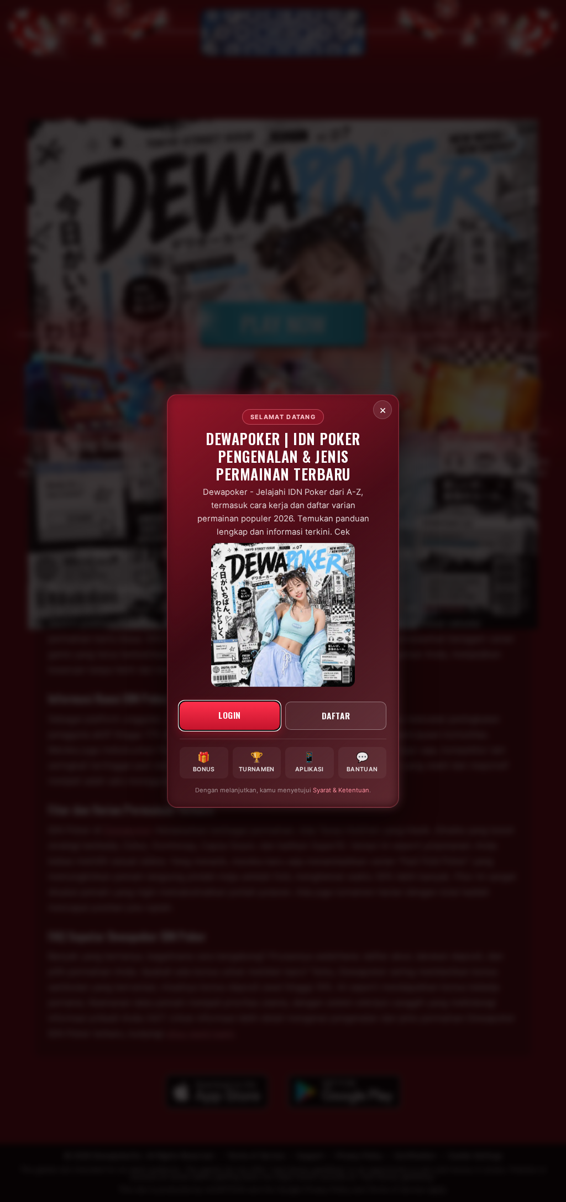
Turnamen (256, 761)
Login (229, 714)
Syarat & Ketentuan (341, 790)
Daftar (336, 715)
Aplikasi (309, 761)
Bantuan (362, 761)
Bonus (204, 761)
